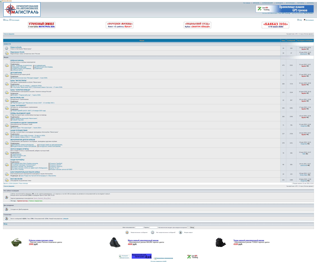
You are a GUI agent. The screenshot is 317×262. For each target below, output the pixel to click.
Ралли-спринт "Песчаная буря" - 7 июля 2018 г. (27, 127)
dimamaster (303, 54)
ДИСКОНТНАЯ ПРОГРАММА (43, 67)
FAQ (300, 20)
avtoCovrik (304, 165)
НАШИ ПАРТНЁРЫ (17, 160)
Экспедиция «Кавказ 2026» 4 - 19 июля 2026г (26, 137)
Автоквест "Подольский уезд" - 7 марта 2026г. (26, 95)
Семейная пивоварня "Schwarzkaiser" (24, 165)
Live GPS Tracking (17, 169)
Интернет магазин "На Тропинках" (22, 166)
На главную (246, 3)
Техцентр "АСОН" (55, 165)
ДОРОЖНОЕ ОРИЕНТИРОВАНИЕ (23, 145)
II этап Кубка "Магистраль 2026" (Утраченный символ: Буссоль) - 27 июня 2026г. (37, 87)
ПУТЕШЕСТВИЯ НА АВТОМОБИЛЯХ (50, 145)
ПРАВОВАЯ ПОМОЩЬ (19, 67)
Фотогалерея (309, 20)
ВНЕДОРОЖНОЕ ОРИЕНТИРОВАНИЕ (24, 146)
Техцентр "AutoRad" (56, 163)
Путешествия (16, 157)
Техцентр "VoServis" (56, 166)
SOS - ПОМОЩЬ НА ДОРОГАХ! (22, 65)
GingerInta (304, 126)
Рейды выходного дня (19, 155)
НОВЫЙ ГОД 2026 (18, 120)
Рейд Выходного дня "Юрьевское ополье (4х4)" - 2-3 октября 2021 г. (33, 103)
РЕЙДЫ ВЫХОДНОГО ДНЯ (20, 113)
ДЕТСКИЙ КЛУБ (16, 73)
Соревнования (16, 154)
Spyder (304, 49)
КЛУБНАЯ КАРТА (17, 70)
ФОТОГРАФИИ (290, 3)
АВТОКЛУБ (256, 3)
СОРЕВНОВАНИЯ (267, 3)
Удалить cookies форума (10, 183)
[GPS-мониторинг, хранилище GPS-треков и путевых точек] (192, 258)
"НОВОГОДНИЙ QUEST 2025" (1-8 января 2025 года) (29, 110)
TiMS (303, 154)
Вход (6, 20)
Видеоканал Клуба (17, 52)
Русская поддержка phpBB (158, 261)
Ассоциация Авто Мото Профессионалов (25, 163)
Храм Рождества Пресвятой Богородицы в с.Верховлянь (38, 175)
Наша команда (23, 183)
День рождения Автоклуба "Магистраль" (24, 118)
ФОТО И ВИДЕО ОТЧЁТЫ (20, 149)
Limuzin (65, 218)
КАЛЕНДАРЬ (279, 3)
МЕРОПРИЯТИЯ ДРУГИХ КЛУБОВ (23, 140)
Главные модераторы (35, 200)
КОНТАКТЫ (310, 3)
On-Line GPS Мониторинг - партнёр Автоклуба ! (288, 13)
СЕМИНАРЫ (38, 68)
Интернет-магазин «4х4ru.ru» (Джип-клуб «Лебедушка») (29, 168)
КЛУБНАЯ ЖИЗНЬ (17, 60)
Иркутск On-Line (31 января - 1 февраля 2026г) (27, 85)
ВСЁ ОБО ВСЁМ (16, 179)
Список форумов (9, 34)
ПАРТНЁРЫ (300, 3)
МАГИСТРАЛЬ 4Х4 (17, 98)
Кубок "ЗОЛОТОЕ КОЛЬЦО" (20, 90)
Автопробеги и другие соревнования (24, 122)
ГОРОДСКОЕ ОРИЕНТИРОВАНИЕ (50, 146)
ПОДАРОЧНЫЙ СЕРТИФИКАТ (21, 68)
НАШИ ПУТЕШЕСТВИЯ (19, 130)
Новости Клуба (16, 47)
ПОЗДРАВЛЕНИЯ (39, 65)
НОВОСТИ (7, 44)
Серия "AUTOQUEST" (18, 105)
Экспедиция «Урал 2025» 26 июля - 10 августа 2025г (28, 135)
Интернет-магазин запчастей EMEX (61, 169)
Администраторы (22, 200)
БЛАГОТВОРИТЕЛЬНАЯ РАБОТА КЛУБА (25, 172)
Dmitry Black (304, 175)
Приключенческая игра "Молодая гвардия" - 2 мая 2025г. (30, 78)
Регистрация (15, 20)
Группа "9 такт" (54, 168)
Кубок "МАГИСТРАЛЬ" (19, 80)
